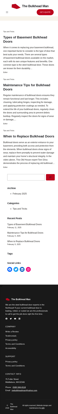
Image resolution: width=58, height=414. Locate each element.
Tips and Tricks (8, 32)
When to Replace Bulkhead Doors (28, 136)
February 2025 (20, 194)
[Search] (50, 177)
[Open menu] (7, 12)
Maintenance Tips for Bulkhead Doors (26, 87)
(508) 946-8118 (19, 387)
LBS (43, 408)
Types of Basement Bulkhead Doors (25, 39)
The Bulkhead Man (20, 299)
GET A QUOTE (45, 12)
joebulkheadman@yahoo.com (24, 390)
